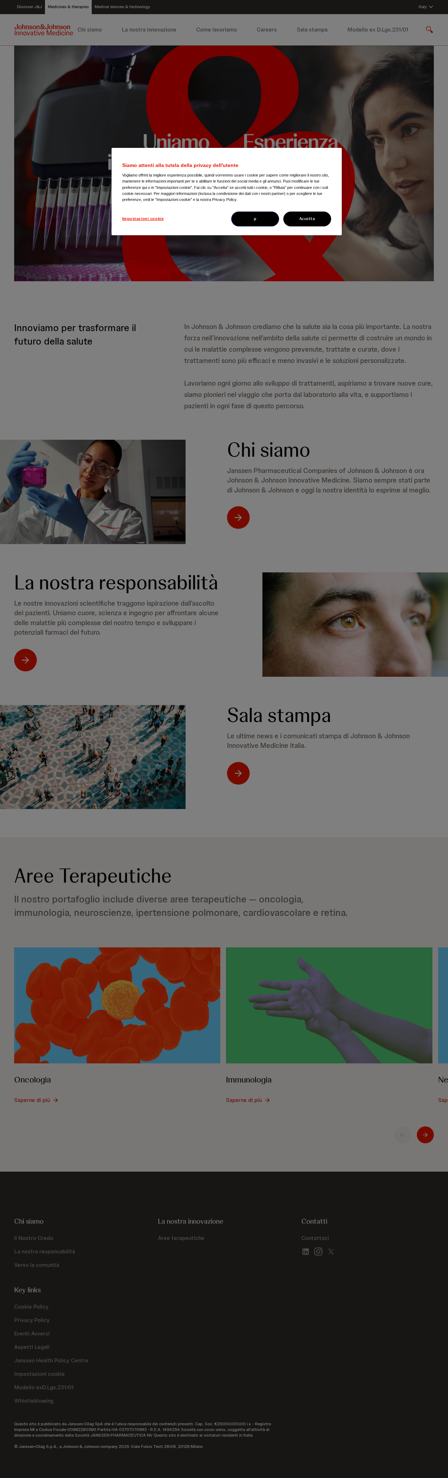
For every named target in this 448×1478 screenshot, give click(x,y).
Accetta (307, 218)
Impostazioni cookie (143, 218)
